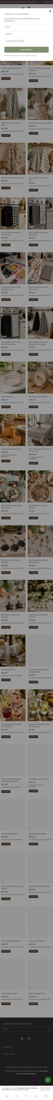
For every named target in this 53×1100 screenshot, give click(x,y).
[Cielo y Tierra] (7, 1096)
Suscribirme (26, 49)
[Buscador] (26, 1096)
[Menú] (17, 1096)
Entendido (45, 1089)
